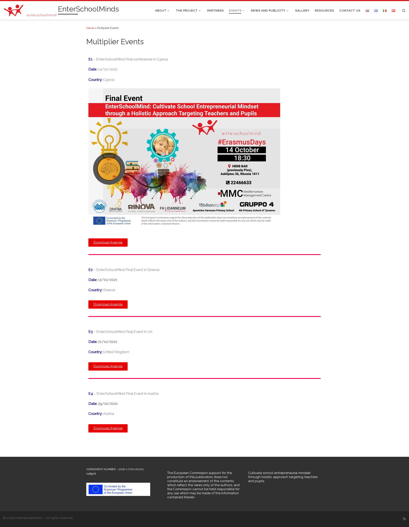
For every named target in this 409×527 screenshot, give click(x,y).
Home (90, 28)
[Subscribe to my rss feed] (404, 519)
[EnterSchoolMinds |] (29, 10)
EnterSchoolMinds (28, 518)
